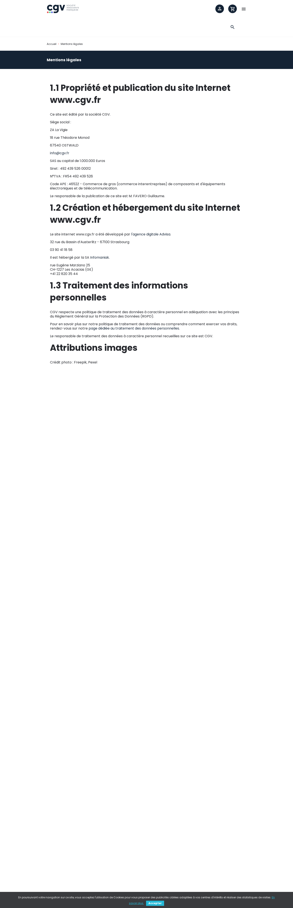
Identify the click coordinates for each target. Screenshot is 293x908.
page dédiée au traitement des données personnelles (134, 328)
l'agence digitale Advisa (150, 234)
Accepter (155, 903)
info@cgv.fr (59, 153)
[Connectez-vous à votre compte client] (219, 9)
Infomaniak (99, 257)
